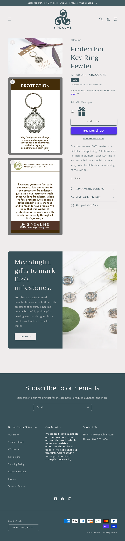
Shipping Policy (16, 464)
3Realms (96, 532)
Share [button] (77, 178)
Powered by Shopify (109, 532)
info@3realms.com (102, 434)
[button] (9, 19)
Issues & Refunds (17, 471)
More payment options (93, 138)
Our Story (25, 336)
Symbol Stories (16, 442)
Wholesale (13, 449)
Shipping (75, 85)
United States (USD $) (22, 527)
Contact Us (14, 457)
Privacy (12, 479)
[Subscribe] (88, 407)
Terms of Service (17, 486)
